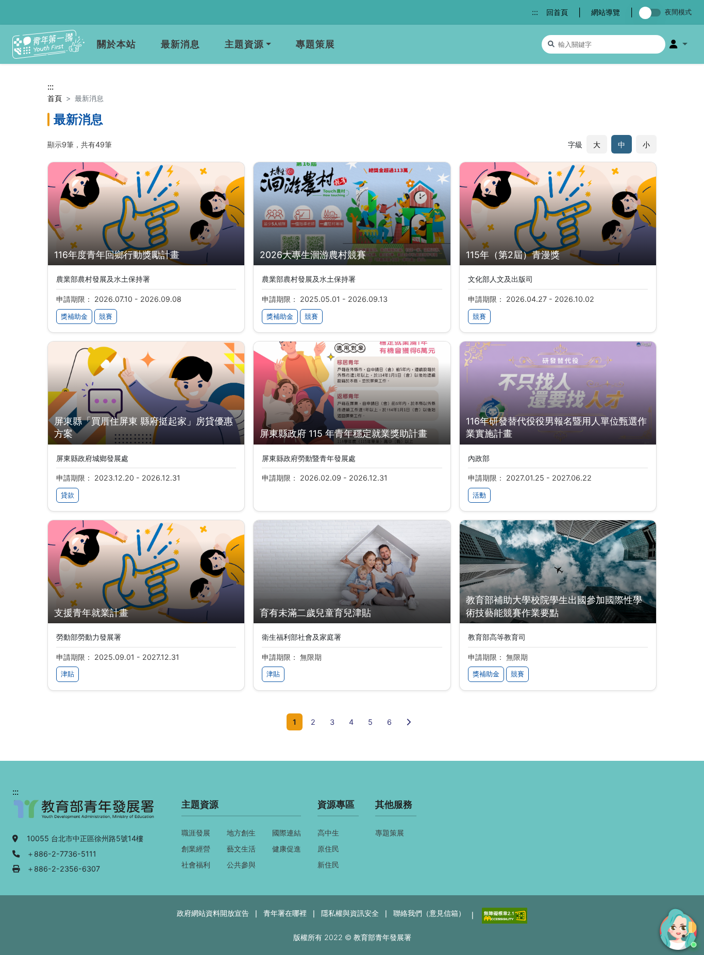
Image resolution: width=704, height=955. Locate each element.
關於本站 (116, 44)
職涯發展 (195, 832)
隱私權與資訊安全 (350, 913)
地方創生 (241, 832)
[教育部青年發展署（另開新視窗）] (84, 814)
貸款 (67, 495)
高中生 (328, 832)
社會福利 (195, 864)
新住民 (328, 864)
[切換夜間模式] (652, 12)
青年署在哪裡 (285, 913)
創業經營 (195, 848)
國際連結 (286, 832)
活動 (479, 495)
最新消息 (180, 44)
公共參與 (241, 864)
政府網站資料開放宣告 (213, 913)
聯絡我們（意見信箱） (429, 913)
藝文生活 (241, 848)
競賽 (105, 316)
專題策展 (315, 44)
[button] (678, 44)
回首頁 (557, 12)
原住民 (328, 848)
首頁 (54, 98)
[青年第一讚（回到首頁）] (48, 44)
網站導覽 (605, 12)
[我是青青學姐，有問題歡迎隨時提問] (676, 928)
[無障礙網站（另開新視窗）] (503, 914)
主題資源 (244, 44)
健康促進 (286, 848)
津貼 (67, 674)
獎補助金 (74, 316)
